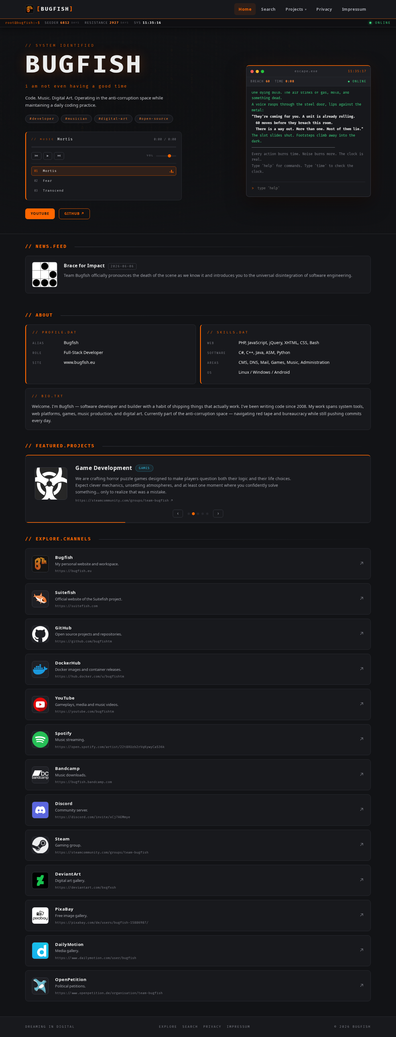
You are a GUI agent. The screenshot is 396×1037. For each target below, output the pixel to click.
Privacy (324, 9)
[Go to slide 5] (207, 514)
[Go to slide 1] (189, 514)
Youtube (40, 213)
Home (245, 9)
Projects (296, 9)
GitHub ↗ (74, 213)
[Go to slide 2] (193, 513)
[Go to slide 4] (202, 514)
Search (268, 9)
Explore (168, 1027)
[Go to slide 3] (198, 514)
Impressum (354, 9)
